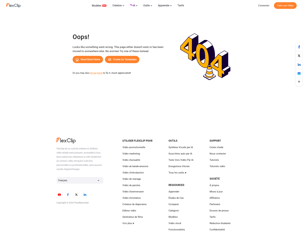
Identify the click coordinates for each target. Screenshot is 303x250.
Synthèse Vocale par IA (181, 147)
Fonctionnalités (177, 229)
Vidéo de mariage (131, 179)
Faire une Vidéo (285, 5)
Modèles (96, 5)
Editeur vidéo (129, 210)
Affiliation (215, 198)
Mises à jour (216, 191)
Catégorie (174, 210)
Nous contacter (218, 153)
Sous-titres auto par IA (180, 153)
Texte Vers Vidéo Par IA (181, 160)
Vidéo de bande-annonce (135, 166)
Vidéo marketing (131, 153)
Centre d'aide (216, 147)
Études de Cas (176, 198)
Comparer (174, 204)
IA (134, 5)
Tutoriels (214, 160)
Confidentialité (217, 229)
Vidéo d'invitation (131, 198)
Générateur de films (132, 217)
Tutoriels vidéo (217, 166)
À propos (214, 185)
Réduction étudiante (220, 223)
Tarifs (181, 5)
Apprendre (163, 5)
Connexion (263, 5)
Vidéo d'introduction (133, 172)
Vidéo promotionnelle (133, 147)
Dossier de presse (219, 210)
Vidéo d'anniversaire (133, 191)
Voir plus (127, 223)
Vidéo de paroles (131, 185)
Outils (146, 5)
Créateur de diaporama (134, 204)
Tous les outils (176, 172)
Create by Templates (125, 59)
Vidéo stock (175, 223)
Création (117, 5)
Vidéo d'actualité (131, 160)
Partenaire (215, 204)
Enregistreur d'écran (179, 166)
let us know (96, 73)
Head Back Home (90, 59)
